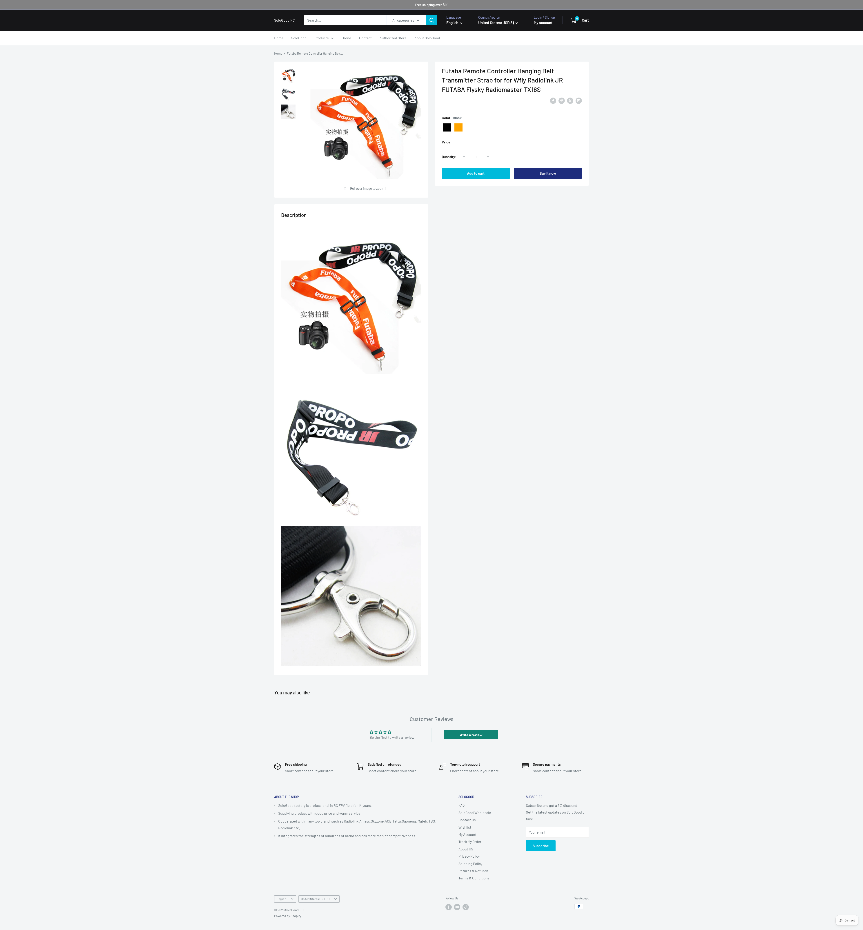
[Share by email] (579, 100)
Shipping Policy (470, 863)
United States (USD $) (315, 899)
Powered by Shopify (287, 916)
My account (543, 22)
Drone (346, 38)
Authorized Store (393, 38)
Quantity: (449, 156)
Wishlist (464, 827)
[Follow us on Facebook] (448, 907)
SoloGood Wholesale (474, 812)
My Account (467, 834)
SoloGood (299, 38)
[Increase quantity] (488, 156)
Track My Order (469, 841)
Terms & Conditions (473, 878)
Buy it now (548, 173)
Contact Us (467, 820)
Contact (365, 38)
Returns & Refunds (473, 871)
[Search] (431, 20)
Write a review (471, 735)
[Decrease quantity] (464, 156)
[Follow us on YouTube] (457, 907)
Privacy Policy (469, 856)
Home (278, 38)
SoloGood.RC (452, 101)
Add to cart (476, 173)
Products (321, 38)
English (281, 899)
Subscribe (541, 845)
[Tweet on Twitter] (570, 100)
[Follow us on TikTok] (466, 907)
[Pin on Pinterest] (561, 100)
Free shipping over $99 (431, 5)
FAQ (461, 805)
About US (465, 849)
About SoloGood (427, 38)
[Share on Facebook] (553, 100)
